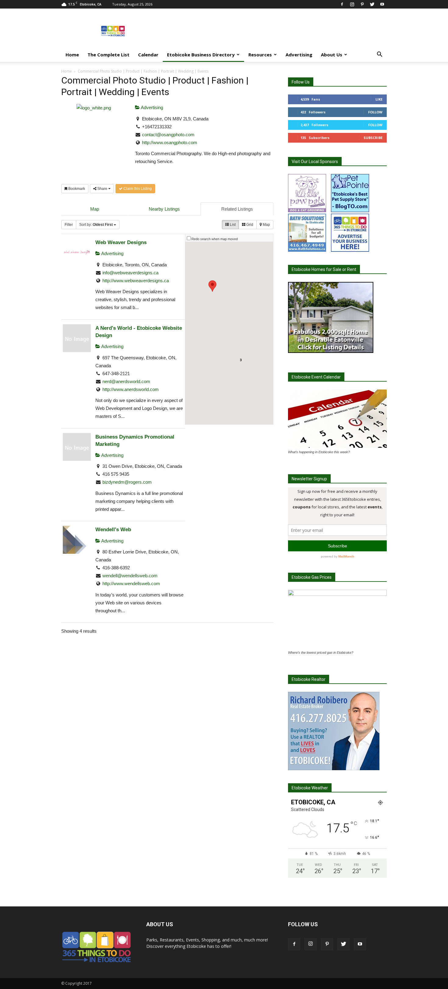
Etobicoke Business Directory (201, 55)
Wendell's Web (113, 529)
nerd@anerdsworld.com (126, 381)
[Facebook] (342, 4)
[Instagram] (352, 4)
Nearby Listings (164, 209)
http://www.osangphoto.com (169, 142)
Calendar (148, 55)
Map (94, 209)
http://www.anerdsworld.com (130, 389)
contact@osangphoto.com (168, 134)
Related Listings (237, 209)
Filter (69, 224)
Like (378, 99)
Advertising (299, 55)
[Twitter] (372, 4)
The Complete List (108, 55)
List (232, 224)
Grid (249, 224)
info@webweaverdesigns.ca (130, 272)
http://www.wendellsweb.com (131, 583)
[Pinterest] (362, 4)
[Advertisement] (276, 30)
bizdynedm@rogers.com (127, 482)
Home (72, 55)
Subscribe (373, 137)
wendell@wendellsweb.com (130, 575)
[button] (379, 55)
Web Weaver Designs (121, 242)
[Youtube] (382, 4)
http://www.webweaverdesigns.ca (135, 280)
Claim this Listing (137, 189)
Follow (375, 112)
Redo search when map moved (214, 239)
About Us (331, 55)
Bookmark (76, 189)
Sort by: (96, 224)
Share (102, 189)
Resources (260, 55)
